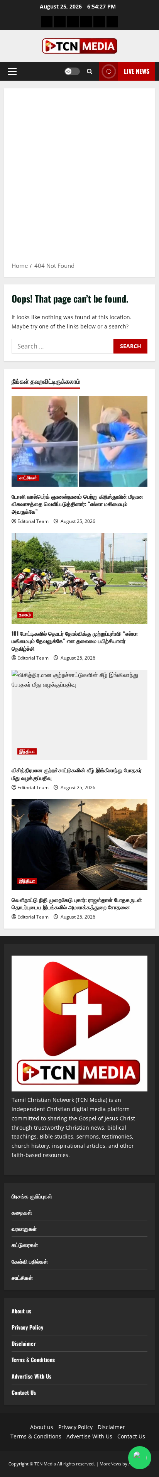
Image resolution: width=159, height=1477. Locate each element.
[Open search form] (89, 71)
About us (21, 1311)
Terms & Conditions (33, 1359)
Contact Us (24, 1392)
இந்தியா (27, 751)
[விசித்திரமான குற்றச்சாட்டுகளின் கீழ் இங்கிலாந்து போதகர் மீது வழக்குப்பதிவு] (79, 715)
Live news (136, 71)
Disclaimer (24, 1343)
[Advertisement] (79, 177)
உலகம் (25, 615)
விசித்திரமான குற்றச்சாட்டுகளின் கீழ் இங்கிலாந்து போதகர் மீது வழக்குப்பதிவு (77, 774)
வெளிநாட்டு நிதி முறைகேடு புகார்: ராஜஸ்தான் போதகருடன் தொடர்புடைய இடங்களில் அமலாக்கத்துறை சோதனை (77, 903)
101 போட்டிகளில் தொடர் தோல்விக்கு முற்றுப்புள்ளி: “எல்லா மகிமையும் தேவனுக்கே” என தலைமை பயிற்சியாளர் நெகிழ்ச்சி (75, 640)
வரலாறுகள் (24, 1228)
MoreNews (110, 1464)
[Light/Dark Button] (72, 71)
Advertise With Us (31, 1376)
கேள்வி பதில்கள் (30, 1261)
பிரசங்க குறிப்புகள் (32, 1196)
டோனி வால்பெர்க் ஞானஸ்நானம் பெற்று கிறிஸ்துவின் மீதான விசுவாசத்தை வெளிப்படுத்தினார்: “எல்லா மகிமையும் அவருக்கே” (77, 503)
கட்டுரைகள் (25, 1244)
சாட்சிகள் (28, 478)
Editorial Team (33, 521)
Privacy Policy (27, 1327)
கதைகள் (22, 1212)
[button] (12, 71)
